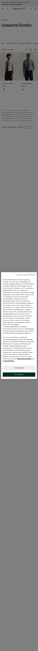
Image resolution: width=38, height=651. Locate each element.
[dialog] (19, 325)
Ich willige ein (19, 374)
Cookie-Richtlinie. (8, 361)
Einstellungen (19, 368)
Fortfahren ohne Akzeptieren (26, 274)
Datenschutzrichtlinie (24, 359)
